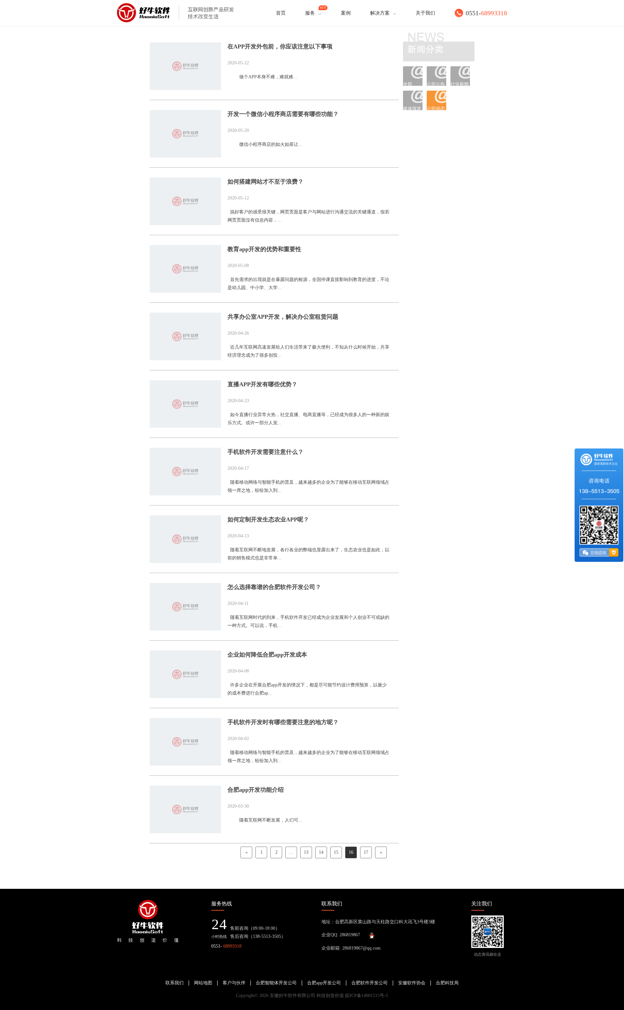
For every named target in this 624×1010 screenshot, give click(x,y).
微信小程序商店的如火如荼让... (265, 144)
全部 (407, 84)
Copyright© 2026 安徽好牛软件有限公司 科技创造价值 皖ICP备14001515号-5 (312, 995)
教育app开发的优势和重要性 (264, 249)
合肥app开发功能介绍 (256, 789)
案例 (346, 13)
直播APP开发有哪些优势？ (262, 384)
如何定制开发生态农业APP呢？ (268, 519)
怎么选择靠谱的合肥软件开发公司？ (274, 587)
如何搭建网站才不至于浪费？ (266, 181)
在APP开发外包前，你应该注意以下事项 (280, 46)
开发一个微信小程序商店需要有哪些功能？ (283, 114)
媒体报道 (412, 108)
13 (306, 852)
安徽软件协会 (411, 982)
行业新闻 (459, 84)
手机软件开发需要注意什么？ (266, 452)
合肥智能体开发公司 (276, 982)
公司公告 (436, 84)
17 (366, 852)
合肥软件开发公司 (369, 982)
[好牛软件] (175, 13)
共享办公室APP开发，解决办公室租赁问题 (283, 316)
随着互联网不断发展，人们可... (265, 820)
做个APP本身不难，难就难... (262, 76)
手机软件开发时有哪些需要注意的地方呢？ (283, 722)
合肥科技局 (447, 982)
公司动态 (436, 108)
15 (336, 852)
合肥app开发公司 (324, 982)
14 (321, 852)
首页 (281, 13)
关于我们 (425, 13)
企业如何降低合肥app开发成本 (267, 654)
